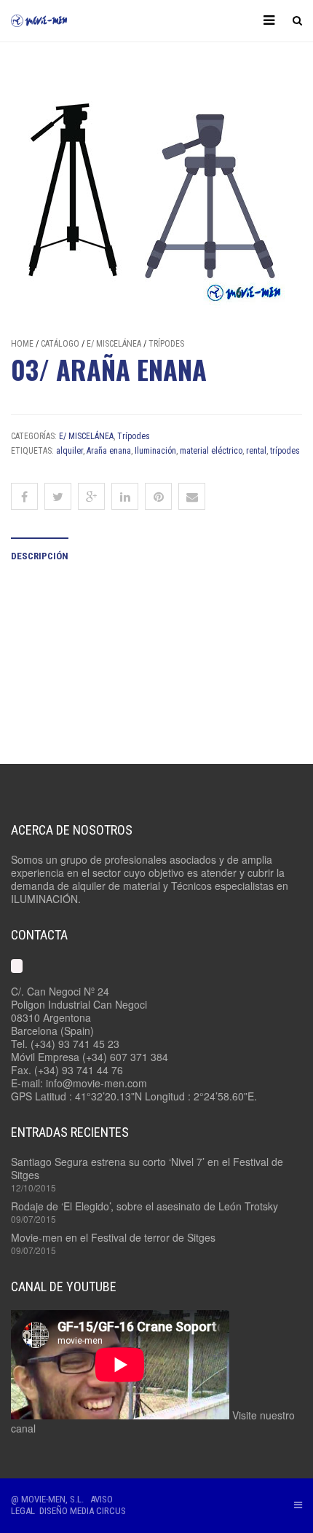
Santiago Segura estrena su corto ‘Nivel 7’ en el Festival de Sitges (147, 1168)
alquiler (69, 451)
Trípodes (166, 344)
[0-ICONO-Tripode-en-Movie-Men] (156, 199)
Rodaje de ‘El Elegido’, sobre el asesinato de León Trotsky (144, 1206)
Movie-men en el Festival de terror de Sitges (113, 1237)
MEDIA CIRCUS (98, 1510)
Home (22, 344)
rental (256, 451)
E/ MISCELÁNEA (114, 344)
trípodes (285, 451)
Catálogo (60, 344)
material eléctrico (211, 451)
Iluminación (155, 451)
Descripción (39, 556)
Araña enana (109, 451)
